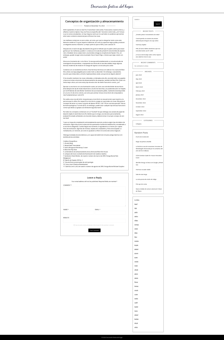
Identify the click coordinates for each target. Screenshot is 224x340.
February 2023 (140, 91)
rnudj (136, 265)
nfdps (136, 220)
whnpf (136, 315)
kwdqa (136, 319)
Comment (67, 185)
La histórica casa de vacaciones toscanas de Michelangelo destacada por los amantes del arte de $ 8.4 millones (149, 149)
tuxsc (136, 311)
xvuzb (136, 290)
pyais (136, 257)
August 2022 (140, 115)
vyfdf (136, 302)
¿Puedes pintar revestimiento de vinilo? (148, 34)
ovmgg (136, 224)
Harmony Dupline (141, 44)
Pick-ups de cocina (141, 184)
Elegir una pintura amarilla (143, 141)
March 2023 (139, 87)
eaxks (136, 298)
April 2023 (139, 83)
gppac (136, 278)
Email (97, 210)
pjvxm (136, 253)
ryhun (136, 229)
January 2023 (140, 95)
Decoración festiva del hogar (112, 6)
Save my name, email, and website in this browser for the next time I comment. (94, 225)
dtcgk (136, 323)
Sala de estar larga (141, 174)
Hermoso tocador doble (143, 169)
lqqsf (135, 204)
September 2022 (141, 111)
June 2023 (139, 75)
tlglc (135, 208)
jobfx (136, 212)
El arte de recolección (142, 137)
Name (66, 210)
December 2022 (141, 99)
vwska (136, 261)
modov (136, 241)
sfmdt (136, 270)
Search (136, 19)
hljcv (135, 237)
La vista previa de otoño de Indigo (146, 179)
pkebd (136, 249)
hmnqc (136, 286)
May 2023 (139, 79)
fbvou (136, 282)
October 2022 (140, 107)
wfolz (136, 327)
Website (66, 218)
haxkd (136, 307)
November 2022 (141, 103)
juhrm (136, 274)
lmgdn (136, 245)
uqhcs (136, 216)
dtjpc (136, 233)
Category (138, 124)
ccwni (136, 294)
